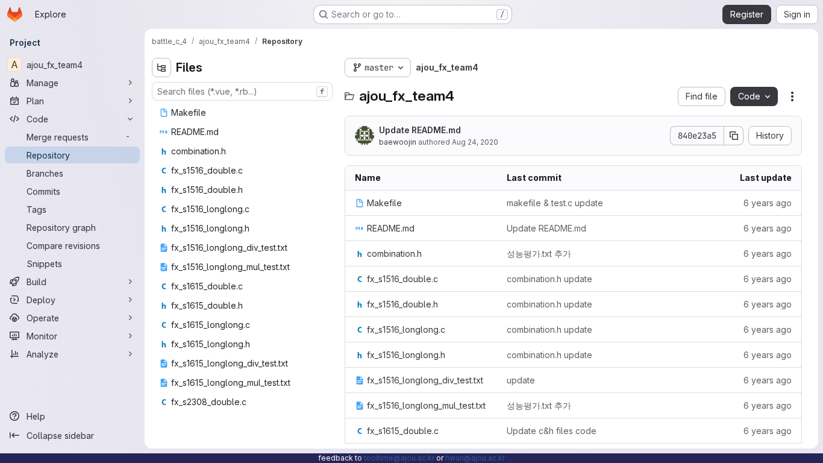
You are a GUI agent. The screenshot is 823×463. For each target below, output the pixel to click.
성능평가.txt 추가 (539, 253)
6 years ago (767, 203)
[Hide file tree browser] (161, 67)
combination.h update (549, 279)
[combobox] (242, 91)
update (521, 380)
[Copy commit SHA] (733, 135)
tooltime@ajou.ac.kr (399, 457)
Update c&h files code (551, 431)
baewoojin (397, 141)
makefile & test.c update (555, 203)
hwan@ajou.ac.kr (475, 457)
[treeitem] (243, 112)
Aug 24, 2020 (475, 141)
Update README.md (420, 130)
